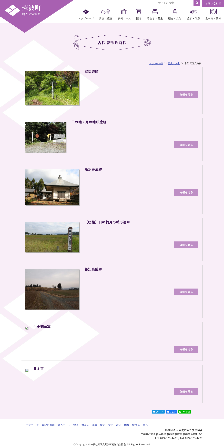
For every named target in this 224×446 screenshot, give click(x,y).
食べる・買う (213, 18)
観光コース (124, 18)
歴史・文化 (175, 18)
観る (139, 18)
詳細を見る (186, 94)
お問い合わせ (213, 3)
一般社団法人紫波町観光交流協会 (23, 10)
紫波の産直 (105, 18)
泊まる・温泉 (155, 18)
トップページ (86, 18)
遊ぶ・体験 (193, 18)
